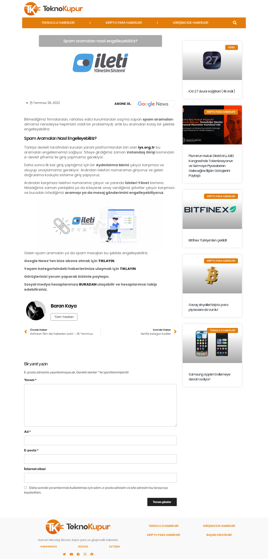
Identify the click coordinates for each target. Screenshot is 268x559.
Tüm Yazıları (64, 317)
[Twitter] (64, 554)
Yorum (30, 380)
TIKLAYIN (106, 260)
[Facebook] (92, 554)
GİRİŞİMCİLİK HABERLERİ (190, 22)
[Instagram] (85, 554)
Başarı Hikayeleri (219, 535)
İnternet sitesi (35, 469)
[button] (234, 22)
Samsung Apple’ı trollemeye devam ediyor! (209, 377)
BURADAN (88, 284)
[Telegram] (78, 554)
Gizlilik (83, 546)
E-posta (31, 450)
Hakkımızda (48, 546)
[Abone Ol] (153, 104)
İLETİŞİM (114, 546)
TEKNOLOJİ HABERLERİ (58, 22)
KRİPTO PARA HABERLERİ (124, 22)
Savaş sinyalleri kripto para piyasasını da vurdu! (208, 307)
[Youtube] (71, 554)
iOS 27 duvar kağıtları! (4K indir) (212, 91)
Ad (27, 432)
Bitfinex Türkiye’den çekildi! (208, 240)
